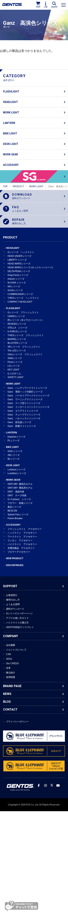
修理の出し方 (13, 599)
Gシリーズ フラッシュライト (23, 312)
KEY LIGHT (13, 369)
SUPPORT (10, 586)
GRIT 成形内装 (16, 491)
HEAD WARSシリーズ (19, 263)
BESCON (12, 510)
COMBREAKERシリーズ (20, 294)
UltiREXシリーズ (16, 316)
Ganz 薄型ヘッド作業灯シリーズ (25, 391)
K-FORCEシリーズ (17, 331)
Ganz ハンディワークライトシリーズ (27, 388)
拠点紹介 (10, 672)
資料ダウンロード (15, 609)
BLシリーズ (13, 459)
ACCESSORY (11, 164)
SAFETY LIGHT (15, 377)
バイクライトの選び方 (17, 622)
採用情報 (10, 677)
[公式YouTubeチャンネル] (58, 785)
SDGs (9, 659)
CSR (8, 654)
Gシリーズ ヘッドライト (21, 252)
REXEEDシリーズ (17, 324)
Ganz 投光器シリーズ (19, 422)
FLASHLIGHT (11, 91)
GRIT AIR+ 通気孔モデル (20, 484)
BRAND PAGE (12, 686)
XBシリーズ (14, 455)
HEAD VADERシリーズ (19, 256)
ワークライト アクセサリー (22, 536)
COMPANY (10, 636)
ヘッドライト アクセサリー (22, 533)
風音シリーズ (14, 507)
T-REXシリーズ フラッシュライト (26, 335)
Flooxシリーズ (15, 362)
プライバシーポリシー (17, 721)
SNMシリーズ (15, 358)
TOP (5, 186)
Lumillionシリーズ (17, 473)
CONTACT (10, 709)
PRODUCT (18, 186)
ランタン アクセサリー (20, 540)
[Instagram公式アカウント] (45, 785)
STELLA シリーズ (17, 327)
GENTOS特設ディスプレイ (20, 627)
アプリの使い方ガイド (17, 618)
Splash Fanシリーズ (18, 514)
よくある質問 (13, 604)
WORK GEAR (10, 154)
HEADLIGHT (10, 102)
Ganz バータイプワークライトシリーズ (28, 395)
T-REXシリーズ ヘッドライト (23, 298)
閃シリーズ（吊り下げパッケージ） (26, 320)
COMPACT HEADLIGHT (20, 301)
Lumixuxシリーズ (16, 469)
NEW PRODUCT (14, 558)
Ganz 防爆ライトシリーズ (22, 426)
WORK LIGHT (11, 112)
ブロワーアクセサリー (19, 552)
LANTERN (9, 122)
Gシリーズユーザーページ (19, 613)
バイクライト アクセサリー (22, 544)
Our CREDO (12, 663)
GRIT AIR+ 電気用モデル (20, 488)
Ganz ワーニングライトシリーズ (25, 399)
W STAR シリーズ (17, 282)
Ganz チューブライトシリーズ (24, 414)
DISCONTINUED (14, 565)
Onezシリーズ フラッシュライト (25, 354)
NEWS (7, 694)
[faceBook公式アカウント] (39, 785)
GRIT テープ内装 (17, 495)
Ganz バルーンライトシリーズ (24, 418)
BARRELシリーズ (17, 339)
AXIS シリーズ (15, 451)
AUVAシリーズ (15, 290)
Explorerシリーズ (16, 436)
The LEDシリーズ (17, 350)
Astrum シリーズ (16, 279)
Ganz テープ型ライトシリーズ (24, 403)
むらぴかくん (14, 373)
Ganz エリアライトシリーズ (23, 411)
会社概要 (10, 645)
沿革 (8, 668)
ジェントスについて (16, 649)
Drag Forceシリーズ (18, 275)
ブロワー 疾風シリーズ (20, 503)
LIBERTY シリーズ (17, 260)
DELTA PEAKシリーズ (19, 271)
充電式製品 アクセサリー (21, 548)
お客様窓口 (11, 595)
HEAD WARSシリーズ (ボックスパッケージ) (30, 267)
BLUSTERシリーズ (17, 343)
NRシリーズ (14, 286)
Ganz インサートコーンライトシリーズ (28, 407)
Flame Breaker (15, 518)
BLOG (7, 701)
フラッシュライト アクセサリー (25, 529)
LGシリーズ (14, 366)
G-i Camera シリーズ (19, 499)
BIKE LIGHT (10, 133)
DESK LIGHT (10, 143)
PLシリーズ (13, 440)
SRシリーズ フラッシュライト (24, 346)
